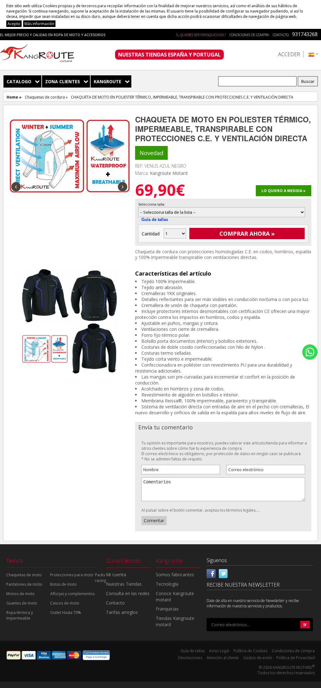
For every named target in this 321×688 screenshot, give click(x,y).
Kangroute (107, 81)
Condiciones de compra (249, 34)
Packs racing (100, 577)
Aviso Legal (219, 650)
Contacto (281, 34)
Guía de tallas (154, 219)
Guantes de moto (21, 603)
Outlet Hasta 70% (65, 612)
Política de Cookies (250, 650)
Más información (39, 23)
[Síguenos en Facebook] (211, 572)
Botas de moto (63, 584)
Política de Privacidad (295, 657)
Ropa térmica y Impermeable (19, 615)
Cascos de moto (64, 603)
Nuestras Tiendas (124, 584)
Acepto (14, 23)
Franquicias (167, 609)
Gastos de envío (257, 657)
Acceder (289, 54)
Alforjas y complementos (72, 593)
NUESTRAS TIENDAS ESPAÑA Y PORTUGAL (169, 54)
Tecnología (167, 584)
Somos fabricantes (175, 575)
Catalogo (19, 81)
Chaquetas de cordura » (46, 97)
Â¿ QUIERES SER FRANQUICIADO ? (201, 34)
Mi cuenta (116, 575)
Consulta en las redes (128, 593)
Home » (14, 97)
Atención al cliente (223, 657)
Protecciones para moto (71, 575)
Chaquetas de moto (24, 575)
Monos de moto (20, 593)
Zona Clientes (62, 81)
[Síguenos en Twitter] (223, 572)
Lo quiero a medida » (283, 190)
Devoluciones (190, 657)
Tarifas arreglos (122, 612)
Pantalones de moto (24, 584)
